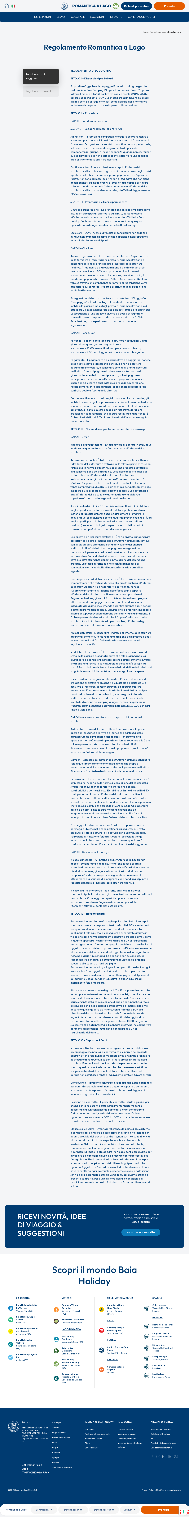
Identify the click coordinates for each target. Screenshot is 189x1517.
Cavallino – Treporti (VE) (71, 1309)
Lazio (110, 1320)
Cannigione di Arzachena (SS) (27, 1331)
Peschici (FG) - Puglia (117, 1350)
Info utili (116, 17)
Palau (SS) (25, 1319)
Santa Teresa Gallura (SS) (26, 1344)
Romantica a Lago (158, 32)
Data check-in (71, 1509)
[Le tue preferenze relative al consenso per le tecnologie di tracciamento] (184, 1512)
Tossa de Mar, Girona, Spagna (162, 1308)
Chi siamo (89, 1429)
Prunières (158, 1367)
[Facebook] (152, 1456)
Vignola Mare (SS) (27, 1308)
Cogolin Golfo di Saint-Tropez (163, 1348)
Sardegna (23, 1297)
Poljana (115, 1369)
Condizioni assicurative (161, 1447)
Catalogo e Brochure (160, 1434)
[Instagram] (164, 1456)
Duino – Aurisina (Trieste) (115, 1309)
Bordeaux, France (162, 1326)
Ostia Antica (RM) (115, 1330)
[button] (41, 76)
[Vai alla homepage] (65, 6)
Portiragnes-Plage (161, 1375)
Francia (157, 1317)
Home (145, 32)
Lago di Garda (71, 1329)
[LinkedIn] (170, 1456)
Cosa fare (78, 17)
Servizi (61, 17)
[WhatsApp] (176, 1456)
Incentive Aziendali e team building (130, 1445)
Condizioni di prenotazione (163, 1443)
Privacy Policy (148, 1490)
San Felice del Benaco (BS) (72, 1378)
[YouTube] (158, 1456)
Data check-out (102, 1509)
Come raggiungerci (141, 17)
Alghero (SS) (26, 1357)
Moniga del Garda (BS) (72, 1339)
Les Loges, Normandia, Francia (162, 1336)
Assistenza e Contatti (161, 1429)
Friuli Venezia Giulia (120, 1297)
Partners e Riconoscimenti (97, 1434)
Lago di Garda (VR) (71, 1351)
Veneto (67, 1297)
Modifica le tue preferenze (168, 1490)
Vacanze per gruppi (127, 1434)
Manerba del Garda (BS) (71, 1363)
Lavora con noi (92, 1447)
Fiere (87, 1443)
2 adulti (128, 1509)
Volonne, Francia (160, 1358)
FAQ (152, 1438)
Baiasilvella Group (93, 1438)
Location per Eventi (127, 1438)
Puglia (111, 1339)
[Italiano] (15, 6)
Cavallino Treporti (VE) (73, 1321)
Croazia (112, 1359)
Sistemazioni (42, 17)
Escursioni (97, 17)
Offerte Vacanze (125, 1429)
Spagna (157, 1297)
